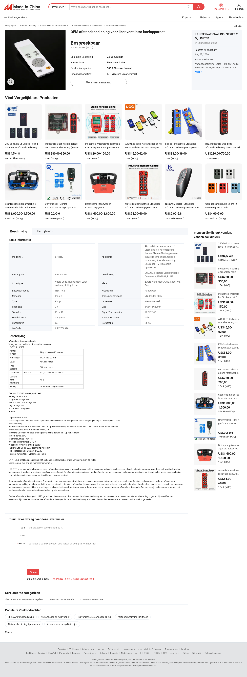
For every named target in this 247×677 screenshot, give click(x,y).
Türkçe (186, 653)
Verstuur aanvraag (98, 82)
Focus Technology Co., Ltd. (119, 659)
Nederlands (126, 653)
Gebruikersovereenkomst (93, 649)
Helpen (203, 17)
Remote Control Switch (62, 599)
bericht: (21, 543)
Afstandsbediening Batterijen (62, 624)
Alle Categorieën (16, 17)
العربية (138, 653)
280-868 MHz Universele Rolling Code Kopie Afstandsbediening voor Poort (228, 245)
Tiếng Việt (196, 653)
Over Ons (62, 649)
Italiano (103, 653)
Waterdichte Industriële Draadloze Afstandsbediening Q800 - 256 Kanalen (228, 472)
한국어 (147, 653)
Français (76, 653)
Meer (197, 71)
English (41, 653)
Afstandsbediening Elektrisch (133, 616)
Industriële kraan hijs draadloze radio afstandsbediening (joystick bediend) (228, 270)
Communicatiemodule (91, 599)
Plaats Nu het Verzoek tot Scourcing (73, 578)
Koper (185, 17)
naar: (22, 535)
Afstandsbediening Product (55, 616)
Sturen (33, 572)
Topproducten (171, 649)
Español (52, 653)
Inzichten (185, 649)
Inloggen (239, 8)
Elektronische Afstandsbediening (94, 616)
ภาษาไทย (175, 653)
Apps (218, 17)
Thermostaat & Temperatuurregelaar (24, 599)
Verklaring (74, 649)
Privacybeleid (114, 649)
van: (22, 527)
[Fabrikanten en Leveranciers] (21, 6)
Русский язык (90, 653)
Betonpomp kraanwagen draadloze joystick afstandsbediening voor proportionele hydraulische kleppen (228, 447)
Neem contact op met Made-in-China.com (142, 649)
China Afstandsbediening (21, 616)
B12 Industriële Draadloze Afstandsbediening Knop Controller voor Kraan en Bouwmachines (228, 371)
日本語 (157, 653)
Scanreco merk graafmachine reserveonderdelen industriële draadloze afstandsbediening (228, 396)
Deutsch (114, 653)
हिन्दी (165, 653)
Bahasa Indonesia (213, 653)
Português (64, 653)
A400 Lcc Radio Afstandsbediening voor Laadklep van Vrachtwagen (228, 320)
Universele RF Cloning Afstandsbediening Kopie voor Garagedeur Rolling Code (228, 421)
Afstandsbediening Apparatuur (24, 624)
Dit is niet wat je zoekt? (39, 578)
